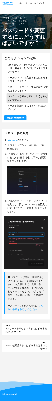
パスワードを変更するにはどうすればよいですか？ (28, 98)
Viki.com (12, 139)
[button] (47, 11)
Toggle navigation (15, 117)
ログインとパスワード (14, 23)
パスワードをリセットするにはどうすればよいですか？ (28, 88)
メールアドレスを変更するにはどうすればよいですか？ (28, 79)
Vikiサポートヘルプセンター (33, 3)
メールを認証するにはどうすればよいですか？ (28, 107)
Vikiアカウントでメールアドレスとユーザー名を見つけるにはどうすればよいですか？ (28, 68)
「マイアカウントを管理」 (16, 20)
